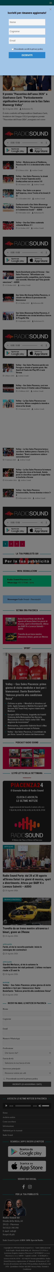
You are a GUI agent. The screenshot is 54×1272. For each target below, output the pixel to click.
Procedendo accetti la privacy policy (28, 49)
